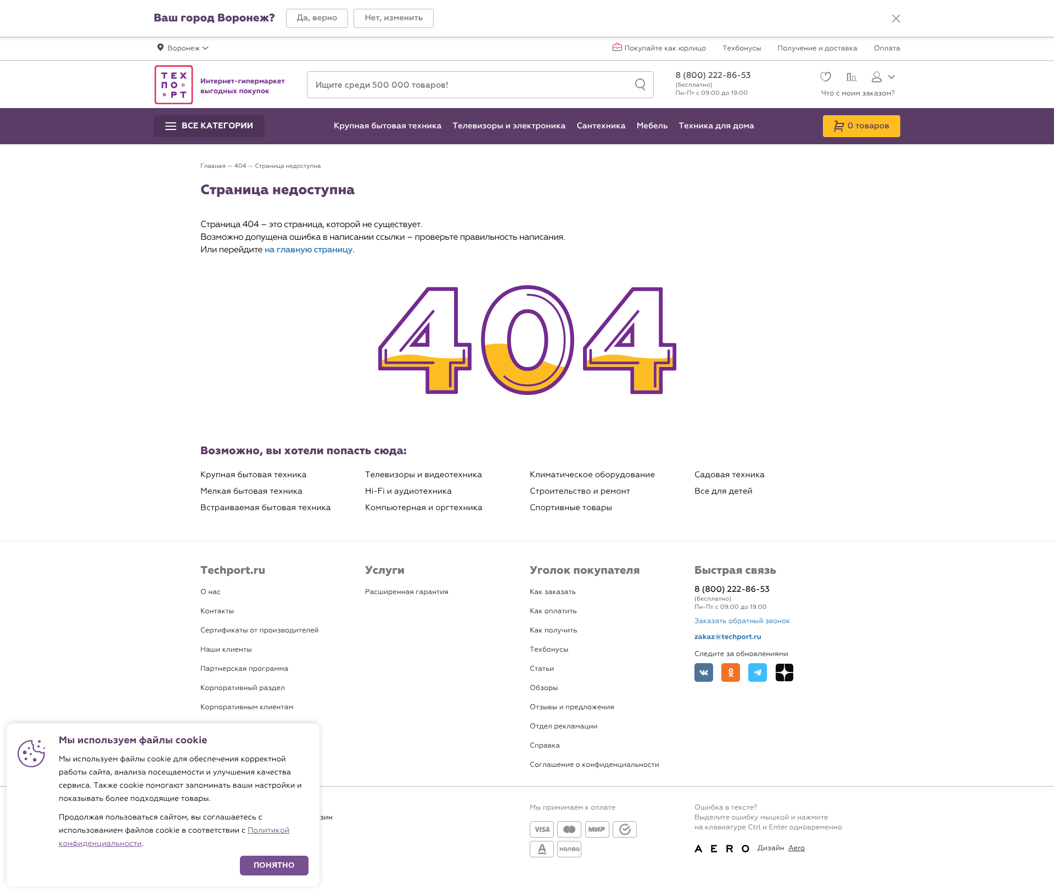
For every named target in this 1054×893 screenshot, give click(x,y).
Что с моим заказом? (858, 93)
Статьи (542, 669)
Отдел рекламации (564, 726)
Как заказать (553, 592)
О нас (210, 592)
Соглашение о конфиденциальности (594, 765)
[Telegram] (757, 672)
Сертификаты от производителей (259, 630)
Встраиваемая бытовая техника (265, 508)
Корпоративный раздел (242, 688)
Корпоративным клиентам (246, 707)
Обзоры (544, 688)
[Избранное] (824, 78)
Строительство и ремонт (580, 491)
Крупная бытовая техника (253, 475)
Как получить (553, 630)
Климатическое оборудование (592, 475)
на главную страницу (308, 250)
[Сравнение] (850, 78)
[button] (317, 18)
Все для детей (723, 491)
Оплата (887, 49)
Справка (545, 746)
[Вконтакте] (703, 672)
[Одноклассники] (730, 672)
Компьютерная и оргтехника (424, 508)
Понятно (274, 865)
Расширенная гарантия (406, 592)
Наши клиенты (226, 650)
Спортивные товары (571, 508)
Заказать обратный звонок (742, 621)
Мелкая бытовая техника (251, 491)
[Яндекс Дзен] (784, 672)
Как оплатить (553, 611)
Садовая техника (729, 475)
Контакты (217, 611)
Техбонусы (741, 49)
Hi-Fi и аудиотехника (408, 491)
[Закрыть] (896, 18)
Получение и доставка (817, 49)
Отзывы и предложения (572, 707)
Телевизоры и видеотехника (423, 475)
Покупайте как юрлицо (666, 49)
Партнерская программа (244, 669)
